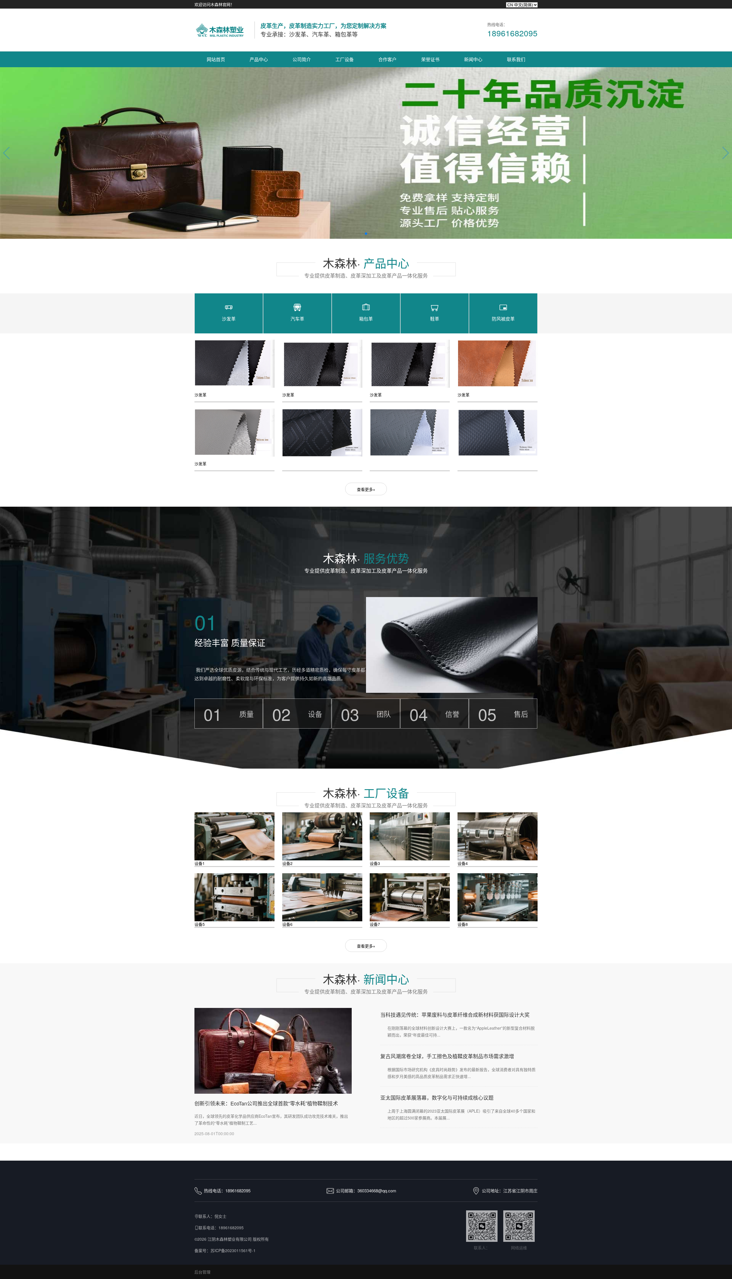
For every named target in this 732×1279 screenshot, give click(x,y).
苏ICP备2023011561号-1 (233, 1250)
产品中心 (259, 59)
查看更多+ (366, 489)
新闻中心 (473, 59)
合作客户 (387, 59)
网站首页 (216, 59)
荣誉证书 (430, 59)
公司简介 (302, 59)
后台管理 (202, 1272)
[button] (366, 233)
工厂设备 (344, 59)
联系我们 (516, 59)
